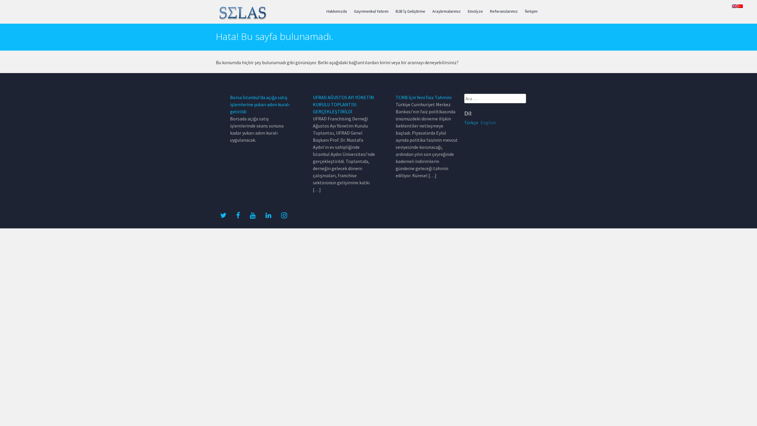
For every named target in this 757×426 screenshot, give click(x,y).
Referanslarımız (504, 11)
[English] (734, 6)
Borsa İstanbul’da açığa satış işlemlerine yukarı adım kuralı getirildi (259, 104)
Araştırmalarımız (446, 11)
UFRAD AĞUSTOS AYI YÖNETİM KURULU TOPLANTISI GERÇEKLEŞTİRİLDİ (343, 104)
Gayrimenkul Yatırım (371, 11)
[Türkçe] (740, 6)
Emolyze (475, 11)
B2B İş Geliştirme (410, 11)
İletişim (531, 11)
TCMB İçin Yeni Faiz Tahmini (424, 97)
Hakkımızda (336, 11)
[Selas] (242, 19)
